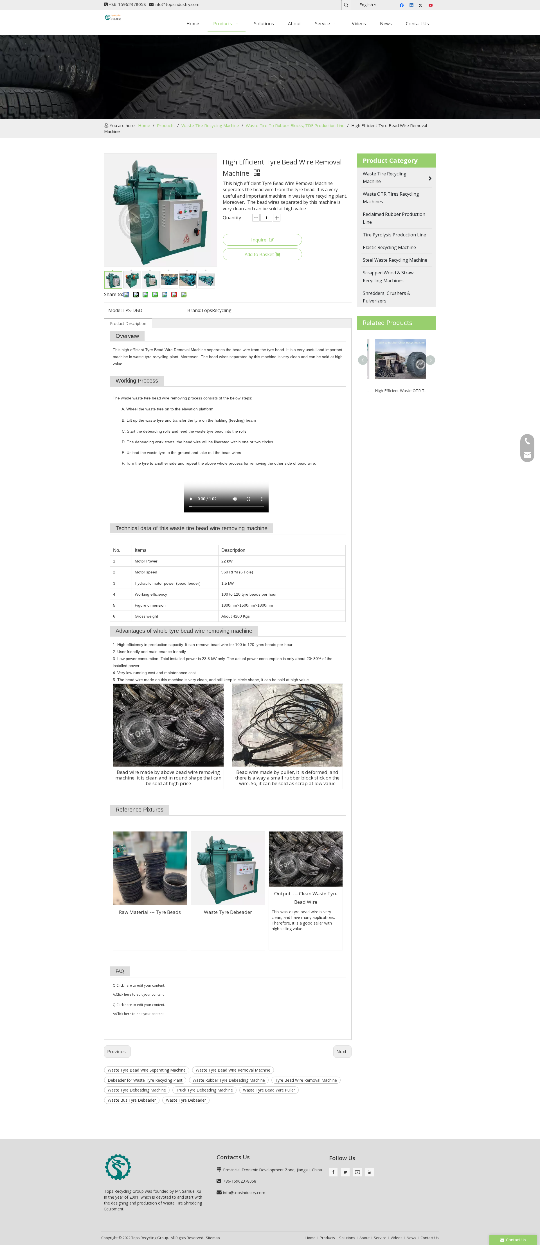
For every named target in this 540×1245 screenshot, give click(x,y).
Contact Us (429, 1237)
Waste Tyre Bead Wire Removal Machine (233, 1070)
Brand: (194, 310)
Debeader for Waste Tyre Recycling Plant (145, 1080)
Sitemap (213, 1237)
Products (327, 1237)
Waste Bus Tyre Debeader (132, 1100)
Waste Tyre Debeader (186, 1100)
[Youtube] (431, 5)
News (411, 1237)
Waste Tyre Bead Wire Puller (269, 1090)
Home (310, 1237)
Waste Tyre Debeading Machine (137, 1090)
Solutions (347, 1237)
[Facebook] (402, 5)
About (364, 1237)
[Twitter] (421, 5)
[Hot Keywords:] (346, 5)
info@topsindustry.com (177, 4)
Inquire (258, 240)
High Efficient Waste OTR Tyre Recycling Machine (396, 390)
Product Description (128, 323)
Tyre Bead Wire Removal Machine (306, 1080)
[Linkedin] (411, 5)
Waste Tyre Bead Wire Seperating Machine (147, 1070)
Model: (115, 310)
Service (380, 1237)
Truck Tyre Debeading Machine (204, 1090)
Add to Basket (259, 254)
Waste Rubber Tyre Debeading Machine (229, 1080)
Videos (396, 1237)
